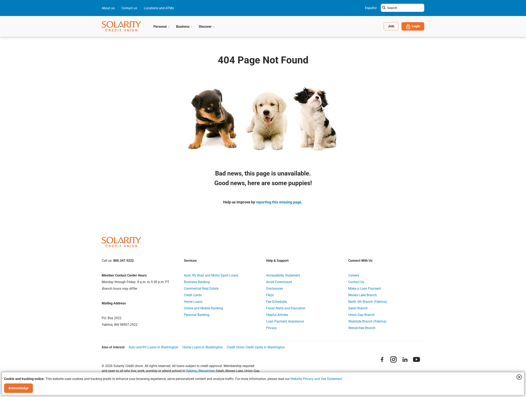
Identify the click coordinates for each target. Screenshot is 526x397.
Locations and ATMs (159, 8)
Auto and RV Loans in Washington (153, 347)
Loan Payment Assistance (285, 321)
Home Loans (193, 302)
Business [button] (183, 27)
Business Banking (197, 282)
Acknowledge (18, 388)
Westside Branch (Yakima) (367, 321)
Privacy (271, 328)
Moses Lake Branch (362, 295)
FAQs (270, 295)
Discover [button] (205, 27)
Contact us (129, 8)
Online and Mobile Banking (203, 308)
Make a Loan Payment (364, 288)
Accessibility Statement (283, 275)
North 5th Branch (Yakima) (367, 302)
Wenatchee (206, 371)
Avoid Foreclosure (279, 282)
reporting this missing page (278, 202)
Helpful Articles (277, 315)
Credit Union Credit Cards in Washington (256, 347)
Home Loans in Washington (202, 347)
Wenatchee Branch (361, 328)
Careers (353, 275)
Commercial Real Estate (201, 288)
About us (108, 8)
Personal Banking (196, 315)
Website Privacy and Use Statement (316, 379)
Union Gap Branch (361, 315)
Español (371, 8)
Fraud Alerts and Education (285, 308)
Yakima (191, 371)
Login (416, 26)
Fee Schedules (276, 302)
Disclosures (274, 288)
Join (391, 26)
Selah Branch (358, 308)
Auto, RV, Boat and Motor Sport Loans (211, 275)
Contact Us (356, 282)
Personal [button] (160, 27)
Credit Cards (193, 295)
